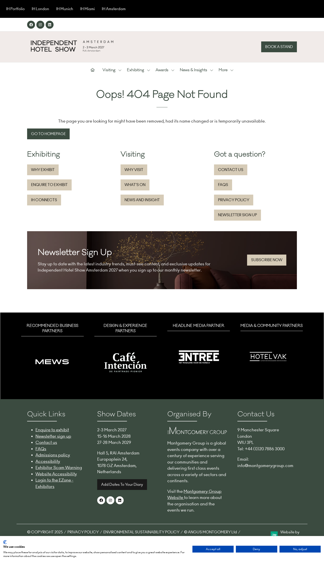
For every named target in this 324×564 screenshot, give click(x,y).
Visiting (108, 70)
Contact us (46, 442)
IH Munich (64, 8)
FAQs (40, 448)
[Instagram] (40, 25)
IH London (40, 8)
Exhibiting (135, 70)
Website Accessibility (56, 474)
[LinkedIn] (50, 25)
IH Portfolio (15, 8)
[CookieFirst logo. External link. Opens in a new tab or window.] (5, 542)
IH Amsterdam (114, 8)
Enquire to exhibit (52, 429)
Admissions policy (52, 455)
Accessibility (47, 461)
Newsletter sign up (53, 436)
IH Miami (87, 8)
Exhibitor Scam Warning (58, 467)
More (223, 70)
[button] (279, 46)
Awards (162, 70)
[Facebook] (31, 25)
